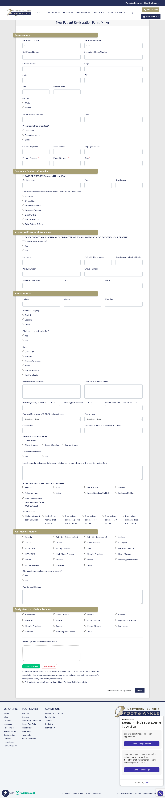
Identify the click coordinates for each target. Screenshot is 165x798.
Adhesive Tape (31, 493)
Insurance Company (33, 210)
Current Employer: (30, 146)
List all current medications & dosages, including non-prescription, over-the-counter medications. (64, 463)
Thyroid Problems (95, 554)
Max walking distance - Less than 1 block (131, 519)
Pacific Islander (32, 375)
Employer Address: (92, 146)
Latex (58, 493)
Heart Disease (124, 554)
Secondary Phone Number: (96, 52)
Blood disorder (93, 542)
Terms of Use (96, 793)
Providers (8, 720)
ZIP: (86, 75)
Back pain (122, 542)
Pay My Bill (9, 727)
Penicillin (29, 487)
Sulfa (58, 487)
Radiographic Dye (126, 493)
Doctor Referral (32, 219)
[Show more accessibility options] (5, 793)
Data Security (78, 793)
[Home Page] (19, 12)
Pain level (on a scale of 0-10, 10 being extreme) (43, 414)
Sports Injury (50, 717)
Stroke (90, 559)
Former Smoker (72, 445)
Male (27, 103)
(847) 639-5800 (152, 10)
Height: (25, 299)
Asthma (121, 537)
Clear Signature (49, 666)
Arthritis (26, 713)
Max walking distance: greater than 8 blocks (72, 519)
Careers (7, 738)
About (7, 713)
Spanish (28, 319)
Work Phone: (59, 146)
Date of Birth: (59, 86)
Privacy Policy (10, 745)
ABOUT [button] (38, 13)
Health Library (151, 3)
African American (32, 361)
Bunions (25, 717)
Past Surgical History (31, 587)
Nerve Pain (50, 727)
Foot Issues (123, 626)
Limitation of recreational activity (50, 519)
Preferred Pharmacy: (31, 280)
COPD (59, 542)
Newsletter (9, 742)
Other (27, 324)
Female (28, 107)
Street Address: (29, 63)
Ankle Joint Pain (29, 738)
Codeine (121, 487)
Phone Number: (60, 158)
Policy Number (29, 268)
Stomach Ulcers (32, 565)
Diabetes (60, 565)
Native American (32, 370)
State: (25, 75)
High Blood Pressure (65, 554)
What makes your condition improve (121, 402)
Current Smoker (52, 445)
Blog (6, 717)
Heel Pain (26, 731)
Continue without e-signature (118, 690)
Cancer (28, 542)
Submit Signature (31, 666)
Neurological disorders (128, 559)
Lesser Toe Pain (29, 724)
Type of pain (89, 414)
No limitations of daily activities (32, 518)
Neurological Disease (65, 631)
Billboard (29, 196)
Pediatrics (49, 724)
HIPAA (87, 793)
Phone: (87, 180)
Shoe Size (109, 299)
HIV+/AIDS (30, 554)
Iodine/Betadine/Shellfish (98, 493)
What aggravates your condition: (78, 402)
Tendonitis (26, 735)
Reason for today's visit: (33, 381)
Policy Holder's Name (94, 257)
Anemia (28, 537)
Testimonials (9, 735)
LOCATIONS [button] (53, 13)
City (66, 280)
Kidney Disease (62, 548)
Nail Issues (27, 727)
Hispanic (29, 356)
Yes (26, 246)
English (28, 315)
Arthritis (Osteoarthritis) (67, 537)
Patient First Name (30, 40)
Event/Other (30, 215)
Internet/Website (32, 205)
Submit (140, 690)
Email (86, 114)
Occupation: (27, 425)
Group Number (91, 268)
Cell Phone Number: (31, 52)
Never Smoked (31, 445)
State (107, 280)
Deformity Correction (31, 720)
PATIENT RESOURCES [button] (117, 13)
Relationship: (121, 180)
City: (86, 63)
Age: (24, 86)
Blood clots (30, 548)
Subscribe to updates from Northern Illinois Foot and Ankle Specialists (56, 682)
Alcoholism (30, 614)
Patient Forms (10, 731)
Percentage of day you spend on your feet (102, 425)
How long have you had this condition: (39, 402)
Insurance (8, 724)
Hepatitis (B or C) (126, 548)
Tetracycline (92, 487)
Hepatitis (29, 620)
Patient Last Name (92, 40)
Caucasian (29, 351)
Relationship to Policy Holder (128, 257)
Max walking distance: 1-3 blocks (111, 519)
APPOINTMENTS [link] (152, 17)
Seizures (59, 559)
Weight (67, 299)
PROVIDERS (68, 13)
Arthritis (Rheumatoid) (97, 537)
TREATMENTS (98, 13)
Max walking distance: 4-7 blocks (91, 519)
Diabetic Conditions (54, 713)
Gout (89, 548)
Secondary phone (32, 135)
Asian (27, 365)
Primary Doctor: (29, 158)
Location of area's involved (96, 381)
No (26, 250)
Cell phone (29, 130)
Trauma (48, 720)
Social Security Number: (33, 114)
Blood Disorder (94, 620)
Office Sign (30, 201)
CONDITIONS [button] (82, 13)
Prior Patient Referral (34, 224)
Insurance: (26, 257)
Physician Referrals (133, 3)
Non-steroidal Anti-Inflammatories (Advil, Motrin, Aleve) (35, 502)
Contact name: (28, 180)
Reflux (28, 559)
